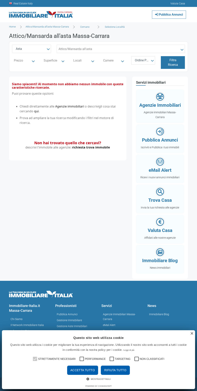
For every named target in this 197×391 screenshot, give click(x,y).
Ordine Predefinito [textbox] (144, 60)
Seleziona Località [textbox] (115, 26)
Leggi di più (128, 350)
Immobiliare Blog (159, 314)
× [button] (191, 333)
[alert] (98, 359)
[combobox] (86, 27)
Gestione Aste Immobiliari (72, 326)
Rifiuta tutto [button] (115, 370)
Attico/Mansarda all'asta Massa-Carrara (47, 26)
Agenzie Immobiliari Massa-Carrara (119, 317)
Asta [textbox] (19, 49)
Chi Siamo (17, 319)
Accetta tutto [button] (82, 370)
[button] (34, 358)
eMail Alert (109, 325)
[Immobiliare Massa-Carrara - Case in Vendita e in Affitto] (41, 13)
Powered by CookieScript (98, 386)
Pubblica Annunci (170, 14)
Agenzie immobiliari (69, 106)
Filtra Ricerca (173, 62)
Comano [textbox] (84, 26)
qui (36, 111)
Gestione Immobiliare (69, 320)
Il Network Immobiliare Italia (27, 325)
